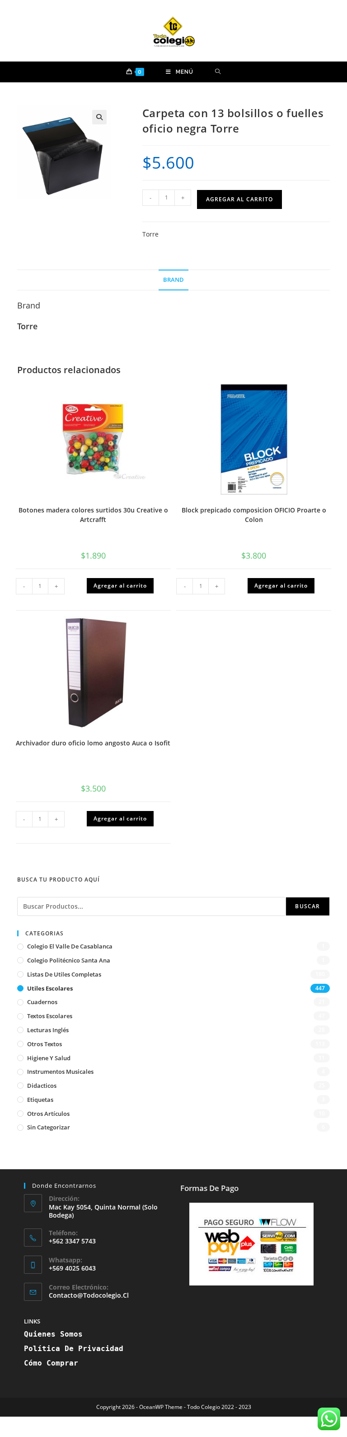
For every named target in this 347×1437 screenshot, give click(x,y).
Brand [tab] (173, 280)
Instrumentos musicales (60, 1071)
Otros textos (44, 1044)
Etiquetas (40, 1100)
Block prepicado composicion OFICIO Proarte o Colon (254, 515)
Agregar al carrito (239, 199)
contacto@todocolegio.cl (89, 1295)
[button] (99, 117)
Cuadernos (42, 1002)
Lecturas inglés (48, 1030)
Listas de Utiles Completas (64, 974)
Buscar (307, 906)
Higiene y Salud (48, 1058)
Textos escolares (49, 1016)
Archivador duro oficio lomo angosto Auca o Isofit (93, 743)
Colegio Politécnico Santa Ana (68, 960)
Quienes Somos (53, 1334)
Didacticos (41, 1085)
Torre (150, 234)
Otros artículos (48, 1114)
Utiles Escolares (50, 988)
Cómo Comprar (51, 1363)
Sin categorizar (48, 1127)
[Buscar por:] (218, 72)
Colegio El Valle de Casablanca (70, 946)
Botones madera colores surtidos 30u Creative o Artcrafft (93, 515)
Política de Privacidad (73, 1348)
